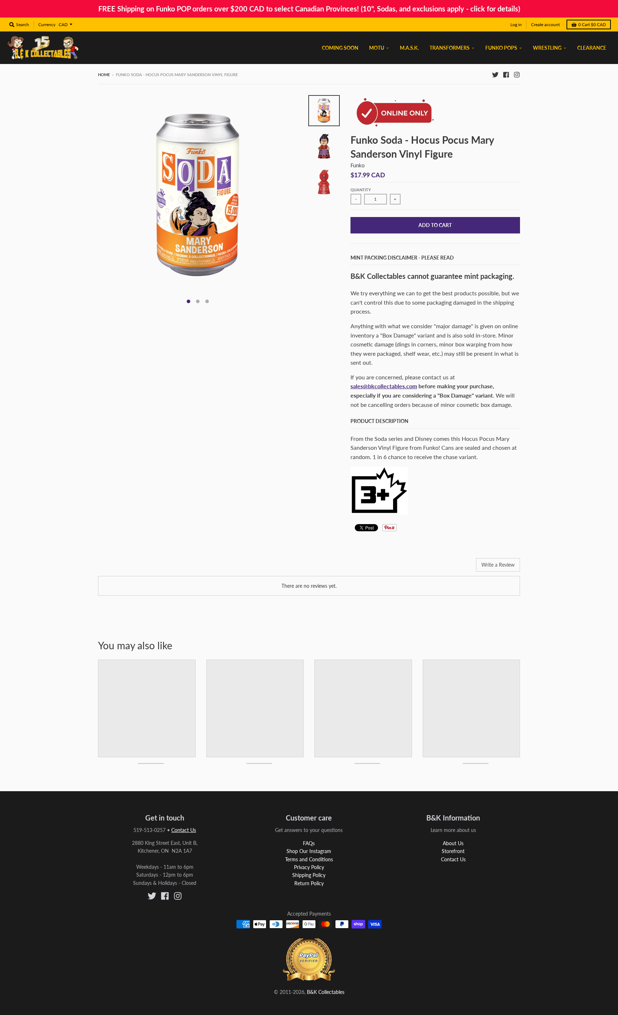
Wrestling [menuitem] (547, 48)
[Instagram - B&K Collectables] (517, 74)
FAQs (309, 843)
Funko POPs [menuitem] (501, 48)
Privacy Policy (309, 867)
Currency (46, 24)
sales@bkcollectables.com (383, 386)
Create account (545, 24)
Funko (357, 165)
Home (104, 74)
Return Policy (309, 883)
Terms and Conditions (309, 859)
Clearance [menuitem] (591, 48)
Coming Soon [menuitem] (340, 48)
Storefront (453, 851)
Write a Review (498, 565)
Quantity (360, 189)
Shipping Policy (308, 875)
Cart (592, 24)
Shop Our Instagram (308, 851)
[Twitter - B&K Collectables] (495, 74)
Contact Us (183, 830)
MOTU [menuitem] (376, 48)
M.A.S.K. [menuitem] (409, 48)
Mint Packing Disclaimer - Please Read (402, 258)
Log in (516, 24)
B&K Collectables (325, 992)
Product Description (379, 421)
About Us (453, 843)
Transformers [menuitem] (450, 48)
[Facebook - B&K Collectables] (506, 74)
